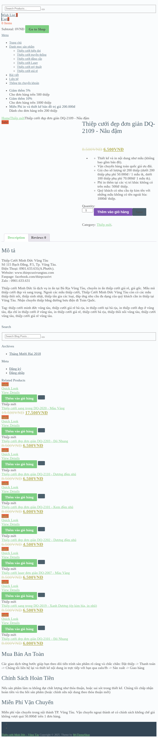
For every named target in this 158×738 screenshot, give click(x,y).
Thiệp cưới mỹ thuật (29, 66)
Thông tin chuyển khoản (24, 83)
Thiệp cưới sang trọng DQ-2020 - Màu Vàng (33, 408)
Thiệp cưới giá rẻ (27, 71)
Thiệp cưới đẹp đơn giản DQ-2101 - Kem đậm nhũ (37, 507)
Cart (5, 19)
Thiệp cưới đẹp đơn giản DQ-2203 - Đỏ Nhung (35, 441)
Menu (5, 35)
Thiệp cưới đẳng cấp (29, 58)
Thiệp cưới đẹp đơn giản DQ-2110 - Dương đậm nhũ (39, 474)
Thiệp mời (17, 118)
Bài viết (14, 75)
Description (16, 237)
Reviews (38, 237)
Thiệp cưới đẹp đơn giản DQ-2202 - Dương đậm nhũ (39, 540)
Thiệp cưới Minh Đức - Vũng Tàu (20, 734)
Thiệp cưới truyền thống (31, 54)
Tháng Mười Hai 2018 (25, 354)
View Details (11, 392)
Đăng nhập (16, 373)
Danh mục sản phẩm (21, 46)
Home (6, 118)
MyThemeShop (81, 734)
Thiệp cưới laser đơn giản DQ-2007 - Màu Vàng (36, 573)
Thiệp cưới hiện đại (29, 50)
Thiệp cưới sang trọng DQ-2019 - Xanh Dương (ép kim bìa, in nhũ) (49, 606)
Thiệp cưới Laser (27, 62)
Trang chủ (15, 42)
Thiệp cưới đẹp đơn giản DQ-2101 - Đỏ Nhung (35, 639)
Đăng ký (15, 369)
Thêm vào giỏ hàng (113, 212)
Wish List (10, 15)
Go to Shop (37, 29)
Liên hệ (13, 79)
